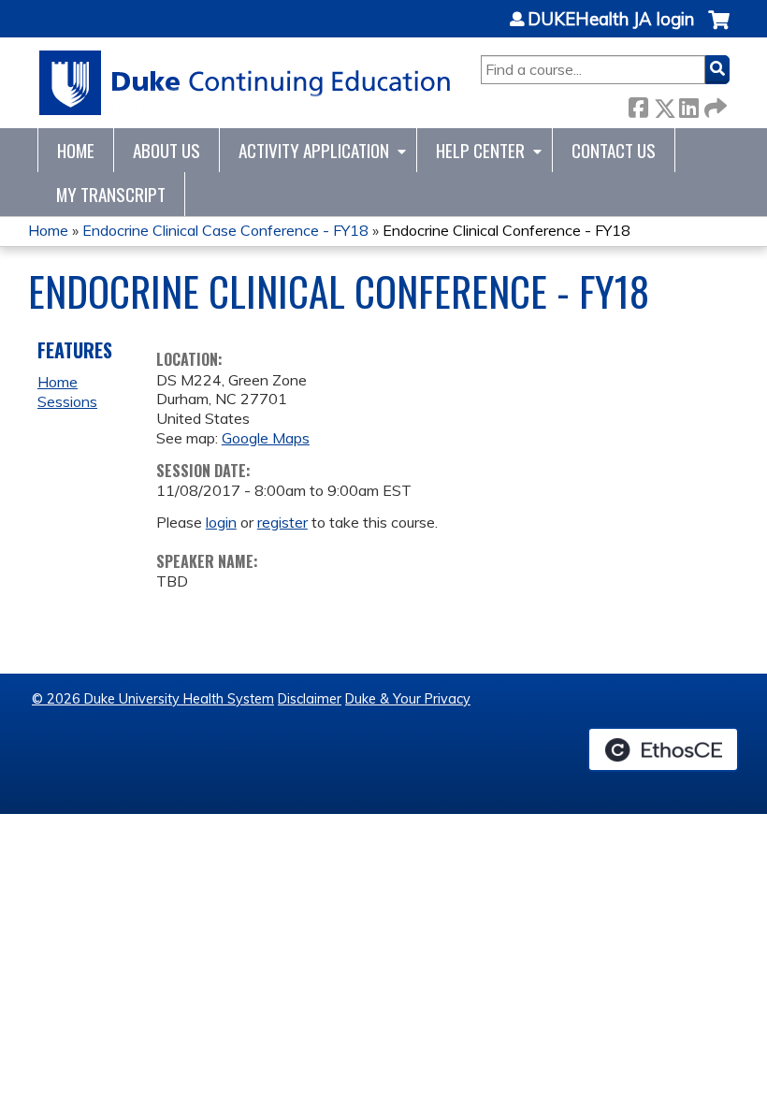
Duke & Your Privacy (407, 698)
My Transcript (111, 194)
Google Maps (266, 438)
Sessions (67, 401)
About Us (166, 150)
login (221, 522)
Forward (713, 104)
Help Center (480, 150)
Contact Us (614, 150)
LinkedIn (688, 104)
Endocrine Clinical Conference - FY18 (506, 230)
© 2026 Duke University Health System (153, 698)
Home (75, 150)
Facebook (638, 104)
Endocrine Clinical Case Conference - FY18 (225, 230)
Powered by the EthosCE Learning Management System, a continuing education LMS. (663, 749)
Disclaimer (309, 698)
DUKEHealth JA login (611, 19)
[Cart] (719, 29)
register (282, 522)
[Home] (245, 82)
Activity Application (314, 150)
